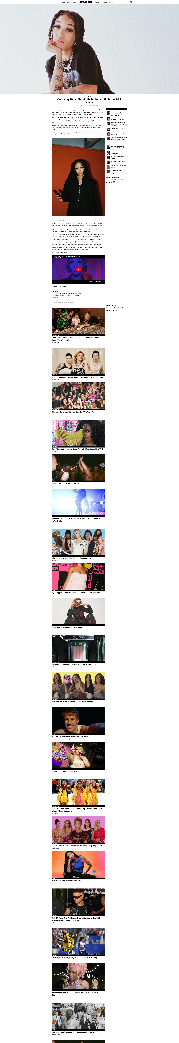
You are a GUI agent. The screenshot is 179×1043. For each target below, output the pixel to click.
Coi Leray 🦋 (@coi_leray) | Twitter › (60, 298)
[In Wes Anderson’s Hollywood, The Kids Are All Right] (78, 648)
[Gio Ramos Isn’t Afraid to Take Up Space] (78, 864)
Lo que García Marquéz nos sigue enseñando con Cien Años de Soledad (118, 113)
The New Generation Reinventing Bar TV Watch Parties (74, 412)
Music (63, 2)
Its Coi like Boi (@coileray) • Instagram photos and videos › (64, 302)
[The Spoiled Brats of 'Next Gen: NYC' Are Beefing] (78, 685)
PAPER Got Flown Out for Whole (65, 484)
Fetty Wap (56, 122)
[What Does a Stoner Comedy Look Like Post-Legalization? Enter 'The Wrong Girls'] (78, 321)
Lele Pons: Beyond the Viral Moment (67, 628)
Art (110, 2)
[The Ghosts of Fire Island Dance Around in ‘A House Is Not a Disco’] (108, 138)
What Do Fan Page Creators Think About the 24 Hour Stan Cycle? (118, 148)
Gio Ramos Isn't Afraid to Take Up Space (69, 881)
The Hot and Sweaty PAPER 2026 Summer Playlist (73, 558)
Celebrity (75, 2)
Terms (121, 179)
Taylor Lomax (56, 342)
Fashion (69, 2)
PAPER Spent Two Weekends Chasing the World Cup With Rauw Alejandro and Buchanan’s (76, 919)
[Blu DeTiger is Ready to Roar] (108, 162)
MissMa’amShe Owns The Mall (64, 771)
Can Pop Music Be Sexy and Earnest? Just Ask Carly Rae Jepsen (118, 172)
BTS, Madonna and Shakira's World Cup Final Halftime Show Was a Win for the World (77, 810)
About (107, 179)
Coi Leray (67, 110)
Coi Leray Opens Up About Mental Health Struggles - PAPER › (67, 293)
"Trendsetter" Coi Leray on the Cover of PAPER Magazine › (67, 295)
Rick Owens (96, 229)
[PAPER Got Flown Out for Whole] (78, 467)
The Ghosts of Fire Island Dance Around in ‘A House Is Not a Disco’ (119, 139)
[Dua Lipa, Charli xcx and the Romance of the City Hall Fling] (78, 1016)
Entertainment (56, 335)
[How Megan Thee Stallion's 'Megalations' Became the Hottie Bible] (78, 976)
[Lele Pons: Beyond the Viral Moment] (78, 611)
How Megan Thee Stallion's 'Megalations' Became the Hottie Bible (77, 994)
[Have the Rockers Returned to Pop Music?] (108, 157)
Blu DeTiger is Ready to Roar (118, 161)
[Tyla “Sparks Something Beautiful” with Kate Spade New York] (78, 433)
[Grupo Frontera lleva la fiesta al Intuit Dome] (108, 153)
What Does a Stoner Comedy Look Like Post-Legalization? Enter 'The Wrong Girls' (76, 339)
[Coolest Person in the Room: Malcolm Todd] (78, 720)
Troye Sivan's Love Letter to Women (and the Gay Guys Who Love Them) (119, 124)
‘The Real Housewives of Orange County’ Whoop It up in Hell (77, 846)
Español (115, 2)
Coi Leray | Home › (57, 300)
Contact (111, 179)
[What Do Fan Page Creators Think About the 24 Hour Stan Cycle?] (108, 147)
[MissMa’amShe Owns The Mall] (78, 755)
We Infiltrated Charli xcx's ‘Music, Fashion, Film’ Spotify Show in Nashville (77, 520)
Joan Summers (56, 704)
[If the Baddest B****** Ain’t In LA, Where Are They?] (108, 129)
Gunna (102, 120)
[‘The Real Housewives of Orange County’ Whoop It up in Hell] (78, 829)
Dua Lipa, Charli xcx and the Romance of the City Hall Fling (76, 1032)
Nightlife (97, 2)
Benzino (96, 112)
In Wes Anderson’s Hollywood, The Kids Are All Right (74, 665)
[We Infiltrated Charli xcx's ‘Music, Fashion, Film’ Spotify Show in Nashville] (78, 502)
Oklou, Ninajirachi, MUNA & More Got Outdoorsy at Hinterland (77, 377)
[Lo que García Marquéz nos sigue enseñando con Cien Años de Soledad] (108, 113)
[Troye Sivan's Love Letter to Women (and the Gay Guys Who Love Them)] (108, 123)
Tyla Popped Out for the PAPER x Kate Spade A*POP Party (76, 593)
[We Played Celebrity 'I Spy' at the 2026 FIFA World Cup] (78, 941)
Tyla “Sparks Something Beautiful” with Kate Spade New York (77, 449)
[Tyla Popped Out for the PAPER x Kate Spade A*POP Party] (78, 576)
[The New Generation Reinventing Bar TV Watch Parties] (78, 395)
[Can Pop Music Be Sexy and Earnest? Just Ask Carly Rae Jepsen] (108, 171)
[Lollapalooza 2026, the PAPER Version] (108, 167)
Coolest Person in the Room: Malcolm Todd (70, 737)
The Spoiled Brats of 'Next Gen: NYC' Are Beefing (72, 702)
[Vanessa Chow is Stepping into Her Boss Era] (108, 134)
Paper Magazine (56, 922)
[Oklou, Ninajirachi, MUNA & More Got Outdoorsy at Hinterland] (78, 361)
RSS (115, 179)
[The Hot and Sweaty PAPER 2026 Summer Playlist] (78, 542)
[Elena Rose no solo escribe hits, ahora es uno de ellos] (108, 119)
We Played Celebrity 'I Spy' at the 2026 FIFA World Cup (74, 958)
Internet (104, 2)
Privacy (117, 179)
